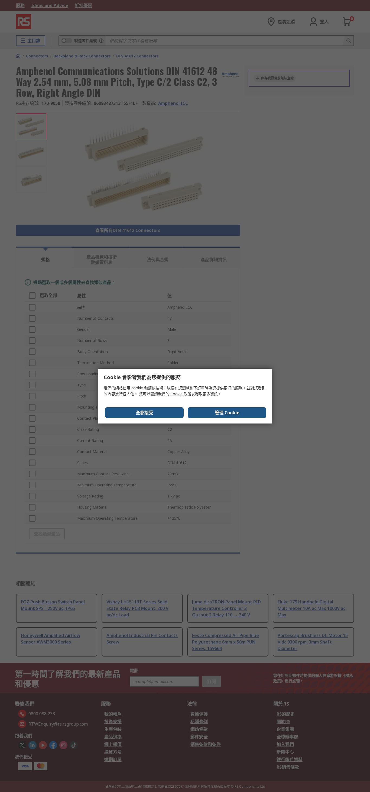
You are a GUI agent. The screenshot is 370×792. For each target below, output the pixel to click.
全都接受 (144, 413)
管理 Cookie (227, 413)
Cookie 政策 (180, 393)
